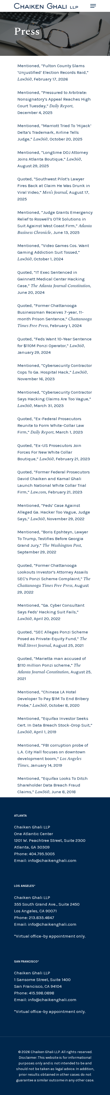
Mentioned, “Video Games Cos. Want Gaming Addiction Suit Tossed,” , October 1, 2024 (53, 252)
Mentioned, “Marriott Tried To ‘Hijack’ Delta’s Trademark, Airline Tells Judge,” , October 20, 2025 (54, 132)
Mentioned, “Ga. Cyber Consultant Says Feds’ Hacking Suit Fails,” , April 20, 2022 (50, 612)
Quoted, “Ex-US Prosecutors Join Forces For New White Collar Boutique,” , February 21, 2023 (53, 452)
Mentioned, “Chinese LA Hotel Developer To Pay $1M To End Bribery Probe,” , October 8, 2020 (53, 698)
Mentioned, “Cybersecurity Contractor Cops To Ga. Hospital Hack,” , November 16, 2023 (54, 372)
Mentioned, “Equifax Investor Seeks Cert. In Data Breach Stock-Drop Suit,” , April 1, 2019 (54, 725)
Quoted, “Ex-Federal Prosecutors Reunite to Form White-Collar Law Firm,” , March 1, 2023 (50, 425)
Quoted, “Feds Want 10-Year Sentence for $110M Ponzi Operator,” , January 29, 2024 (54, 345)
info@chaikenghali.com (52, 860)
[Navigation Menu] (93, 5)
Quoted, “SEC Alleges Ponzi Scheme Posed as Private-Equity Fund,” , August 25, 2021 (52, 638)
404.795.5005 (42, 853)
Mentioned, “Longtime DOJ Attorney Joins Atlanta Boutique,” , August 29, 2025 (52, 159)
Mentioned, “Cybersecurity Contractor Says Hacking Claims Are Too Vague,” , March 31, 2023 (54, 399)
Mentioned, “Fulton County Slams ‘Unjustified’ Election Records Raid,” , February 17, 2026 (53, 72)
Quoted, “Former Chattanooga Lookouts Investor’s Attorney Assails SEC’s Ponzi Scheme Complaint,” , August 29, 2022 (54, 579)
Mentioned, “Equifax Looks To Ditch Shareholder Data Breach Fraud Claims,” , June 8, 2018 (52, 785)
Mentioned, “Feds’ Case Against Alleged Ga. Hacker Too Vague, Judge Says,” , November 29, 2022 (53, 512)
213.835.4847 (41, 917)
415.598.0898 (41, 992)
